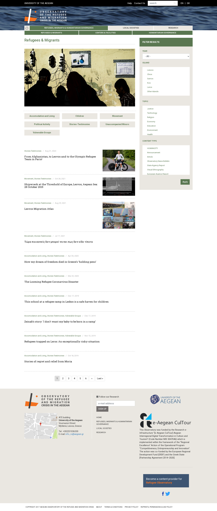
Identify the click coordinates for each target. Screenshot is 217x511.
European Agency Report (157, 174)
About (99, 507)
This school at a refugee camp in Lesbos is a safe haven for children (66, 301)
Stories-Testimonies (79, 124)
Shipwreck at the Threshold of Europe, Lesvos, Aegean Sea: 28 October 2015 (61, 185)
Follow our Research (109, 396)
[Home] (47, 16)
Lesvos (150, 70)
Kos (149, 83)
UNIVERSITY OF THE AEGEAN (38, 3)
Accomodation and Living (42, 116)
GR (188, 3)
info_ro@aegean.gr (75, 434)
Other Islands (152, 91)
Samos (150, 78)
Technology (152, 113)
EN (182, 3)
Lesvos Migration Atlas (39, 209)
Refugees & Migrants (51, 33)
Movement (117, 116)
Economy (151, 121)
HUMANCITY (152, 148)
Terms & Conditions (113, 507)
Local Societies (131, 28)
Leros (149, 87)
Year (144, 51)
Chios (149, 74)
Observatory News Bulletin (158, 161)
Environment (152, 130)
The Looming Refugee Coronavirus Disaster (51, 281)
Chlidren (79, 116)
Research (173, 28)
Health (150, 134)
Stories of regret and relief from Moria (48, 361)
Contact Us (139, 3)
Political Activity (42, 124)
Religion (150, 117)
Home (27, 28)
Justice (150, 109)
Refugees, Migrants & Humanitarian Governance (68, 28)
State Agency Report (156, 165)
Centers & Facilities (105, 33)
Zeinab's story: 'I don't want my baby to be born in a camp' (60, 321)
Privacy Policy (131, 507)
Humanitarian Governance (162, 33)
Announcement (153, 152)
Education (151, 126)
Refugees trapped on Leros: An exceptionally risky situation (62, 341)
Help (130, 3)
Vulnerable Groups (42, 132)
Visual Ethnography (155, 170)
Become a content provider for (164, 480)
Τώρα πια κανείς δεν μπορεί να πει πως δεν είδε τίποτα (58, 241)
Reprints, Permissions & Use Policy (156, 507)
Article (150, 157)
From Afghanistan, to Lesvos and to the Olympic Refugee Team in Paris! (60, 158)
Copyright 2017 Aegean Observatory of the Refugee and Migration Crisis (60, 507)
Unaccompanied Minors (117, 124)
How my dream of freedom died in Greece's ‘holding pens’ (60, 262)
